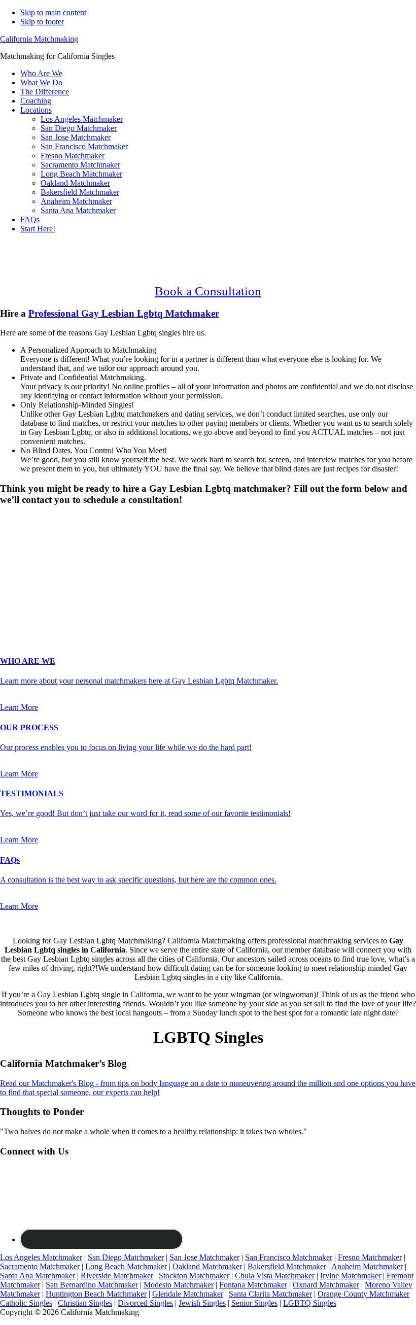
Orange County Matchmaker (363, 1293)
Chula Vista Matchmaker (275, 1275)
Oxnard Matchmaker (326, 1284)
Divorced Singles (145, 1303)
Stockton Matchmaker (194, 1275)
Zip (8, 609)
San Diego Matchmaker (126, 1257)
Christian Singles (85, 1303)
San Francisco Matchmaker (288, 1257)
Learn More (19, 707)
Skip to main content (53, 12)
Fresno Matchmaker (370, 1257)
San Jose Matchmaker (204, 1257)
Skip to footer (42, 21)
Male (19, 537)
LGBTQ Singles (309, 1303)
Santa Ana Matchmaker (37, 1275)
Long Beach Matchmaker (126, 1266)
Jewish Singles (202, 1303)
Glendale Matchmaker (187, 1293)
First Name (21, 556)
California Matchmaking (39, 39)
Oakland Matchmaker (207, 1266)
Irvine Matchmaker (350, 1275)
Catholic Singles (26, 1303)
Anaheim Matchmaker (367, 1266)
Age (10, 546)
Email (12, 577)
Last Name (20, 567)
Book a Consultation (208, 291)
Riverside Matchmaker (117, 1275)
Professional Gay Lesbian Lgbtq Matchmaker (123, 313)
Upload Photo (22, 620)
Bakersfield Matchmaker (287, 1266)
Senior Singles (254, 1303)
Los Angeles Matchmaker (41, 1257)
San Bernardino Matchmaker (92, 1284)
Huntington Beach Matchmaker (96, 1293)
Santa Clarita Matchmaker (270, 1293)
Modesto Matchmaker (179, 1284)
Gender (15, 519)
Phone (13, 588)
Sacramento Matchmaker (40, 1266)
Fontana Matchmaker (253, 1284)
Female (49, 537)
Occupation (21, 599)
